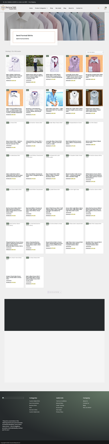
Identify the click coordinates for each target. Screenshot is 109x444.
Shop (51, 8)
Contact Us (79, 8)
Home (31, 8)
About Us (71, 8)
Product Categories (40, 8)
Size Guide (58, 8)
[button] (98, 8)
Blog (65, 8)
